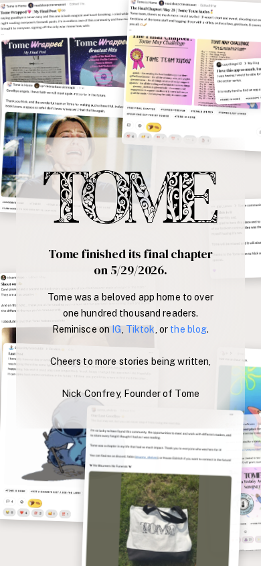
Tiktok (140, 329)
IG (116, 329)
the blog (188, 329)
